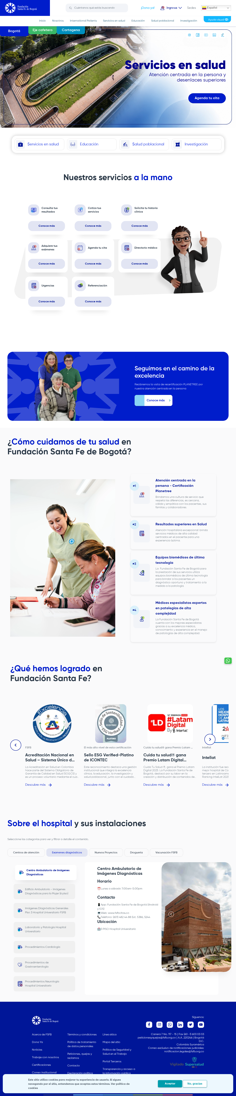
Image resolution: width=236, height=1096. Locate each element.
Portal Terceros (112, 1061)
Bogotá (14, 31)
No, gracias (194, 1083)
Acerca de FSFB (42, 1034)
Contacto (73, 1065)
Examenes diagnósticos (67, 852)
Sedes (191, 7)
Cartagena (71, 30)
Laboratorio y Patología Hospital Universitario (45, 929)
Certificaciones (41, 1065)
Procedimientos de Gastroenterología (37, 964)
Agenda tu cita (207, 98)
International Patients (83, 21)
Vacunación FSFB (166, 852)
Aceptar (170, 1083)
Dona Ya (37, 1042)
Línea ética (109, 1034)
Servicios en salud (114, 21)
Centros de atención (26, 852)
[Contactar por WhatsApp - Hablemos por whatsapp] (228, 661)
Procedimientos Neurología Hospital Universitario (42, 983)
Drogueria (136, 852)
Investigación (188, 21)
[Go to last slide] (15, 745)
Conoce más (47, 226)
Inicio (42, 21)
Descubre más (35, 784)
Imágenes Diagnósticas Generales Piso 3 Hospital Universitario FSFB (46, 910)
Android (153, 904)
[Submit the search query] (71, 8)
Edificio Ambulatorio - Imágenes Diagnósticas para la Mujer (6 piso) (46, 891)
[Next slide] (209, 739)
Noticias (37, 1050)
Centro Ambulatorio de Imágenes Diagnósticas (47, 872)
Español (211, 7)
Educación (138, 21)
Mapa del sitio (111, 1042)
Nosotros (58, 21)
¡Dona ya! (147, 7)
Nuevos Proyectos (106, 852)
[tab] (195, 968)
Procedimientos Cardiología (42, 947)
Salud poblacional (162, 21)
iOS (101, 909)
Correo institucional (44, 1072)
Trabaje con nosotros (45, 1057)
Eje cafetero (43, 30)
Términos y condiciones (82, 1034)
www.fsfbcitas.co (118, 913)
